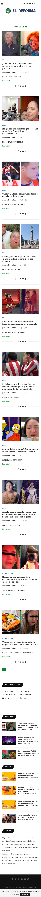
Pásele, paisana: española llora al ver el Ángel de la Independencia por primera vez (19, 258)
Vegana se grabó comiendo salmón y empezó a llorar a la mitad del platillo (20, 643)
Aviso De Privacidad (30, 887)
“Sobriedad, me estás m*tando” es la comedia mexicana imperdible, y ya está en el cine (28, 726)
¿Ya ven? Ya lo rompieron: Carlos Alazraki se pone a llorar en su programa (17, 66)
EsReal (4, 60)
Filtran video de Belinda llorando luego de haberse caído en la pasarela (19, 322)
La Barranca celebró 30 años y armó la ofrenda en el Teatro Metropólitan (28, 753)
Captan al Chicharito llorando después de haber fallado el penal (20, 195)
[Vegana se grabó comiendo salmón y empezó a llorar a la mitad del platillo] (20, 622)
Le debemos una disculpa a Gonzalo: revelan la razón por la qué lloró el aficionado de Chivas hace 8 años (19, 386)
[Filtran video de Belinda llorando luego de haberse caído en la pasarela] (20, 301)
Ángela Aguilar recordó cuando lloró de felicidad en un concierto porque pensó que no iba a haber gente (19, 514)
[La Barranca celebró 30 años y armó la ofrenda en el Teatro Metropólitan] (9, 754)
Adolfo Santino (10, 72)
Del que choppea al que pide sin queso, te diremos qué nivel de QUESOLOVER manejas (28, 790)
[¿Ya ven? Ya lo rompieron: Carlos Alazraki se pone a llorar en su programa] (20, 43)
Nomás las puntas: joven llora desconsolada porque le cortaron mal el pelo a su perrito (19, 579)
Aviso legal (17, 887)
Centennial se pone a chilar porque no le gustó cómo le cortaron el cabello (20, 450)
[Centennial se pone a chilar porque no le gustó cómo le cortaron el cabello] (20, 429)
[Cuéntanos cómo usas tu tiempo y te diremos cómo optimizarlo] (9, 818)
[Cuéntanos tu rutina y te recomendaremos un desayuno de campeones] (9, 776)
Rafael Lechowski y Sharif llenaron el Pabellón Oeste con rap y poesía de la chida (28, 740)
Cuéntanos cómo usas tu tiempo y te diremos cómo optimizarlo (27, 817)
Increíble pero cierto (8, 573)
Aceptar (25, 894)
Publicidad (8, 887)
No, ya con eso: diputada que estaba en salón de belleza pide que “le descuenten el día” (20, 131)
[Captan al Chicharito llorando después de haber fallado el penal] (20, 174)
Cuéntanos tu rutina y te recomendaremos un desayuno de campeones (28, 775)
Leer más (5, 81)
